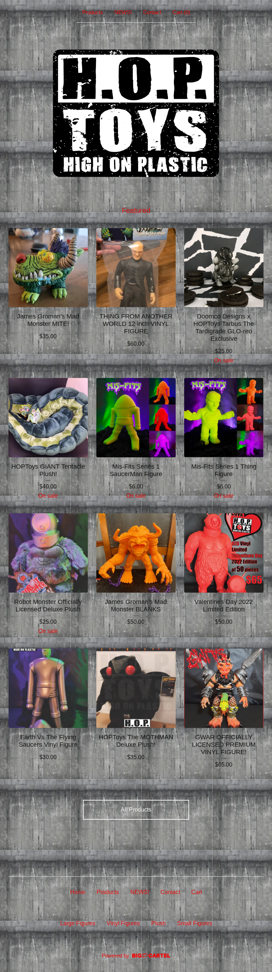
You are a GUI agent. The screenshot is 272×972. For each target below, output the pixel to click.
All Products (136, 810)
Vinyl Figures (123, 923)
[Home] (136, 112)
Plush (158, 923)
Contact (152, 12)
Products (92, 12)
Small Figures (194, 923)
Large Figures (77, 923)
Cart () (181, 12)
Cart (196, 892)
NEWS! (123, 12)
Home (77, 892)
